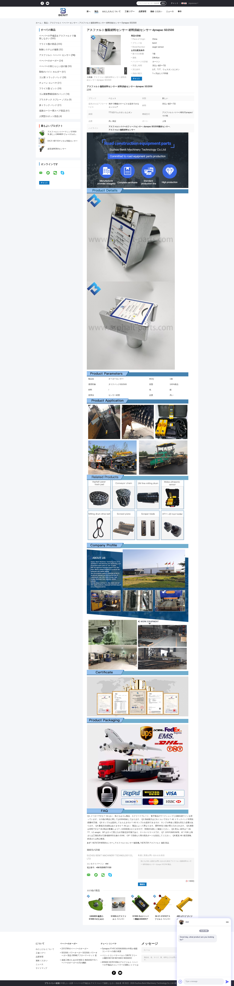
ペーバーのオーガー (49, 60)
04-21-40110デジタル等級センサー (63, 141)
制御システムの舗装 (49, 49)
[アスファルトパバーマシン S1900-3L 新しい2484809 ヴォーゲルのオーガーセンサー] (42, 133)
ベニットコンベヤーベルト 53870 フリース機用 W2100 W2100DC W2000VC (119, 956)
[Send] (227, 982)
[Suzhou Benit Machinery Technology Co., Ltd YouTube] (47, 3)
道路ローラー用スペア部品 (52, 110)
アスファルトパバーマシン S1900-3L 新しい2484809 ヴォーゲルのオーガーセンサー (62, 134)
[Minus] (227, 922)
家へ (88, 11)
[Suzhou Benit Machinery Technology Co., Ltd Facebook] (42, 3)
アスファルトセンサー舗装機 (127, 843)
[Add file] (180, 982)
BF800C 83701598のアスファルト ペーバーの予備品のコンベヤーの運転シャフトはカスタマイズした (120, 964)
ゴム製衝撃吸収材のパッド (52, 94)
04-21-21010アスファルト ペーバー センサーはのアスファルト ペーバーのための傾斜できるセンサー (162, 917)
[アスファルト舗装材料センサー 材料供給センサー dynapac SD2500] (106, 50)
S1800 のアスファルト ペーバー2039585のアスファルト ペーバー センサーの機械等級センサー (118, 917)
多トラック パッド (48, 105)
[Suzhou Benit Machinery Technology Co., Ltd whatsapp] (49, 172)
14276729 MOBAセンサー (103, 843)
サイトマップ (41, 968)
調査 (163, 3)
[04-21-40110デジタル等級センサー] (42, 141)
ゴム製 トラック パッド (50, 77)
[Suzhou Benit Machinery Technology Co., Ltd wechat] (56, 172)
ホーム (38, 23)
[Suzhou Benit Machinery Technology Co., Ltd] (63, 12)
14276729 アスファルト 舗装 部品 (154, 843)
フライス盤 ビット (48, 88)
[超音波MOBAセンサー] (42, 148)
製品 (96, 11)
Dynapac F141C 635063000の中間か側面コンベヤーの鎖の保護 (119, 949)
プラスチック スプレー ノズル (53, 99)
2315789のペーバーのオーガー (74, 948)
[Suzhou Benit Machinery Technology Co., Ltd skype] (64, 172)
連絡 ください (156, 11)
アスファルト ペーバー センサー (63, 23)
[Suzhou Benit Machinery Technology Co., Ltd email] (42, 172)
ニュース (170, 11)
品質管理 (142, 11)
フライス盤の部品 (47, 44)
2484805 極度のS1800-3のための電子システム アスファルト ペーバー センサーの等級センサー (96, 917)
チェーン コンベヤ (48, 83)
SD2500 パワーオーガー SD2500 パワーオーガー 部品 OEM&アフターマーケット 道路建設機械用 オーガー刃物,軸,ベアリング (79, 954)
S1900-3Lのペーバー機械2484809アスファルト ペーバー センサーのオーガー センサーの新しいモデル (140, 917)
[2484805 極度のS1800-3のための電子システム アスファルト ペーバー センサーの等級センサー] (96, 904)
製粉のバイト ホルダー (50, 72)
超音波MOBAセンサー (57, 149)
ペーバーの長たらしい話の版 (53, 66)
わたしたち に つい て (111, 11)
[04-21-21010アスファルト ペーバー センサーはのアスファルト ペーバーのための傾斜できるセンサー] (162, 904)
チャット (174, 3)
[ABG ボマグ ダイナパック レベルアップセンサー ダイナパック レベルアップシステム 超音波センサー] (184, 904)
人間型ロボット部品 (49, 116)
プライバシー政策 (52, 983)
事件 (180, 11)
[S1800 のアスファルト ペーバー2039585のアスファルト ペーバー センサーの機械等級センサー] (118, 904)
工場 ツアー (130, 11)
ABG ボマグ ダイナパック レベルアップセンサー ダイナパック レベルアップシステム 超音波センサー (185, 917)
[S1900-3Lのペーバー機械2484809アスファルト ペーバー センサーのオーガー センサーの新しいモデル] (140, 904)
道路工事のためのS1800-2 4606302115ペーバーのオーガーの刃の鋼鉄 (79, 961)
